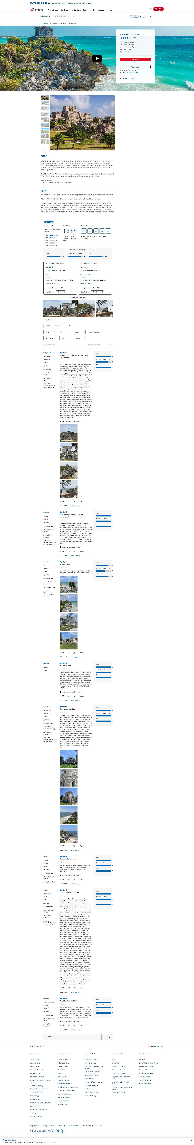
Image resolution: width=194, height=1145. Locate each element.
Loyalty (92, 10)
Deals (85, 10)
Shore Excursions (55, 23)
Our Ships (64, 10)
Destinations (76, 10)
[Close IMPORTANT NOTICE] (162, 3)
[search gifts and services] (74, 16)
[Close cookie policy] (191, 1140)
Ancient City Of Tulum (69, 23)
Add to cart (135, 59)
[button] (137, 16)
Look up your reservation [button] (129, 72)
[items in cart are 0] (152, 16)
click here (53, 1142)
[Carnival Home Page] (36, 9)
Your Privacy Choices (118, 1092)
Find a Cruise (135, 67)
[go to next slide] (45, 150)
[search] (150, 9)
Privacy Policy (30, 1142)
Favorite (132, 78)
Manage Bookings (105, 10)
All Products (44, 23)
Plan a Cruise (53, 10)
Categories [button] (43, 16)
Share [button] (124, 78)
